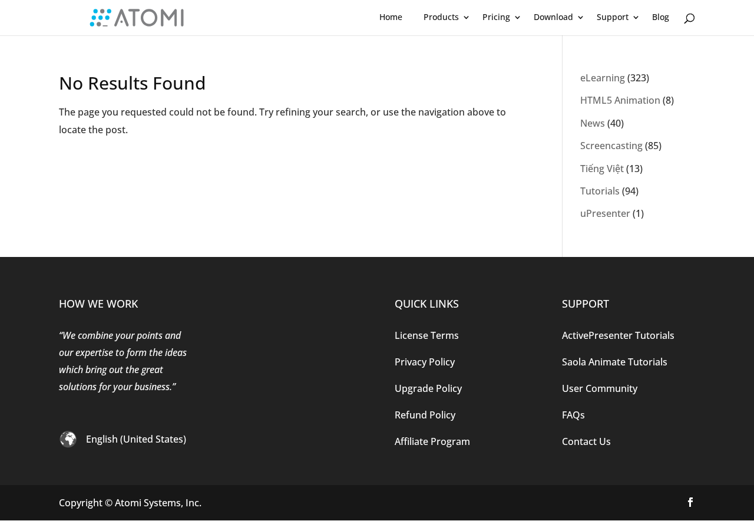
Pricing (496, 16)
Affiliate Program (432, 441)
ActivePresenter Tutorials (618, 335)
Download (553, 16)
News (592, 123)
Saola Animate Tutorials (614, 361)
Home (390, 16)
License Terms (427, 335)
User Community (599, 388)
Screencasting (611, 145)
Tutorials (600, 190)
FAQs (573, 414)
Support (613, 16)
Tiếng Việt (602, 168)
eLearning (602, 77)
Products (441, 16)
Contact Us (586, 441)
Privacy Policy (425, 361)
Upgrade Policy (428, 388)
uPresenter (605, 213)
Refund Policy (425, 414)
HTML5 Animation (620, 100)
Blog (660, 16)
